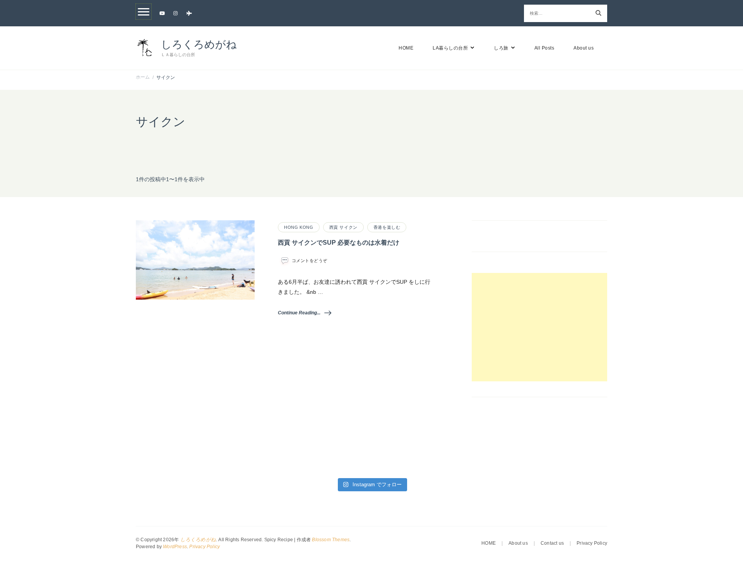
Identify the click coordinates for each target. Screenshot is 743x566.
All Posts (544, 48)
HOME (406, 48)
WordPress (175, 546)
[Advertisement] (539, 327)
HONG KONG (298, 227)
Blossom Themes (330, 539)
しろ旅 (501, 48)
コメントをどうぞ (309, 261)
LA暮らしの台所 (450, 48)
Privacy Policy (204, 546)
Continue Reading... (299, 313)
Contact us (552, 543)
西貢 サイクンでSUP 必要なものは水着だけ (338, 242)
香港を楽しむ (387, 227)
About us (584, 48)
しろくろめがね (199, 44)
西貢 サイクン (343, 227)
